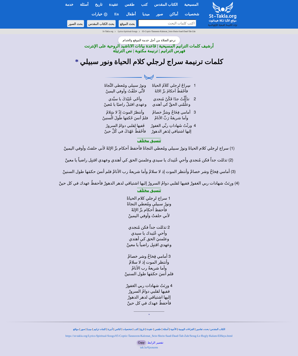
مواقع (76, 329)
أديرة (110, 329)
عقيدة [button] (113, 4)
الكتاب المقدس (217, 329)
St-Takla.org (108, 31)
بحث (206, 329)
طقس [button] (130, 4)
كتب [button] (144, 4)
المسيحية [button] (191, 4)
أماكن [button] (174, 14)
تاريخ (142, 329)
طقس (158, 329)
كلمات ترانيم (100, 329)
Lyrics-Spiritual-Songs (127, 31)
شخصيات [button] (193, 14)
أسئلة (165, 329)
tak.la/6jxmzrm (149, 347)
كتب (136, 329)
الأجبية (173, 329)
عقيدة (150, 329)
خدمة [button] (69, 4)
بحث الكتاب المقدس (101, 23)
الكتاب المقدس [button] (166, 4)
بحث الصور (76, 23)
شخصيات (127, 329)
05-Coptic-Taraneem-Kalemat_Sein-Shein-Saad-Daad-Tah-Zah (168, 31)
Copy (141, 342)
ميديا (89, 329)
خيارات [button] (97, 14)
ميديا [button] (146, 14)
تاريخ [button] (99, 4)
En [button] (117, 14)
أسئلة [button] (84, 4)
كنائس (118, 329)
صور (83, 329)
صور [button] (159, 14)
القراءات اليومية (186, 329)
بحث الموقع (127, 23)
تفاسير (199, 329)
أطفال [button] (131, 14)
